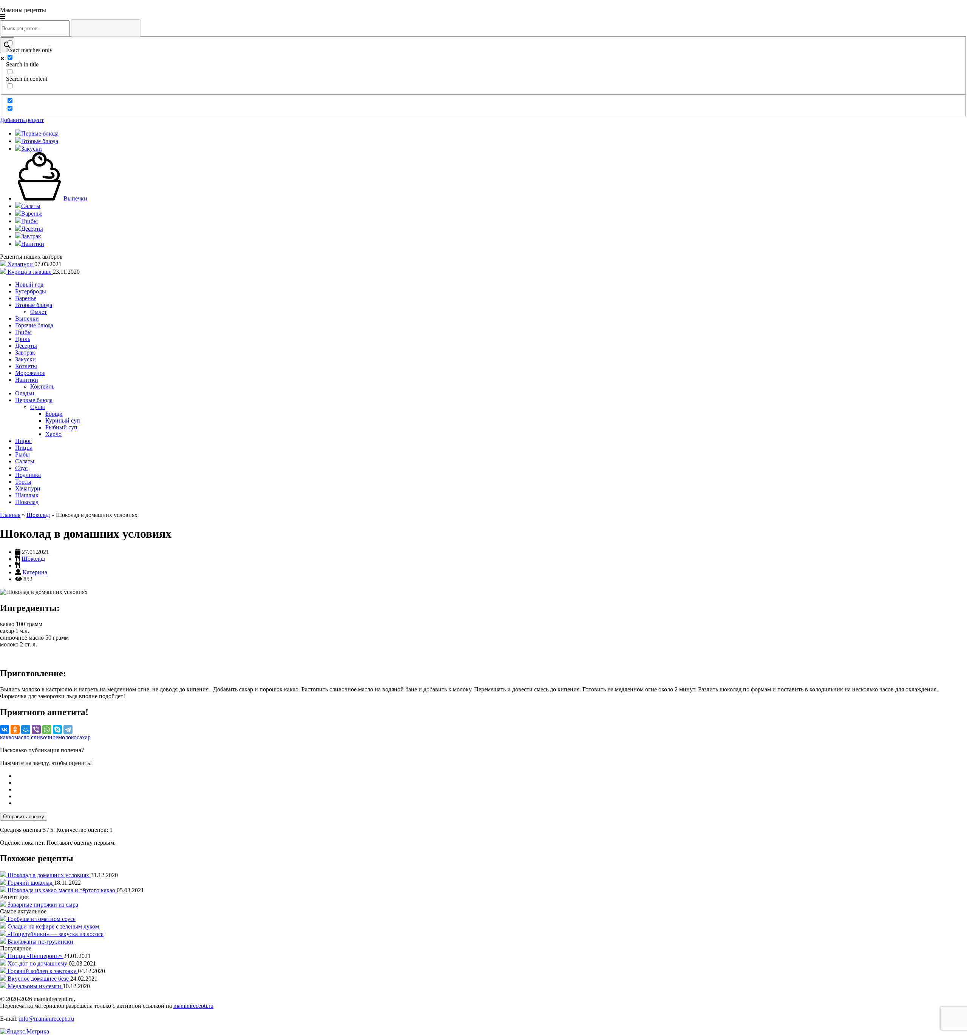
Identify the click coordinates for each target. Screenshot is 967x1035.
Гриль (22, 339)
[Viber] (36, 729)
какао (7, 737)
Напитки (26, 379)
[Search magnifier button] (7, 45)
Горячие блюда (34, 325)
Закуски (25, 359)
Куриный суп (62, 420)
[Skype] (57, 729)
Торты (23, 481)
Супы (37, 407)
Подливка (28, 475)
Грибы (23, 332)
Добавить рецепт (22, 120)
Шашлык (27, 495)
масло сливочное (36, 737)
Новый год (29, 284)
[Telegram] (68, 729)
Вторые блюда (33, 305)
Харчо (53, 434)
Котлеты (26, 366)
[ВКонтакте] (4, 729)
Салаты (24, 461)
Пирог (23, 441)
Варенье (25, 298)
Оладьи (24, 393)
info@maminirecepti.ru (46, 1018)
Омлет (38, 311)
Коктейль (42, 386)
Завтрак (25, 352)
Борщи (54, 413)
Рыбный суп (61, 427)
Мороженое (30, 373)
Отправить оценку (23, 816)
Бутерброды (30, 291)
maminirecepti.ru (193, 1006)
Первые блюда (34, 400)
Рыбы (22, 454)
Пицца (23, 447)
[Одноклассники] (15, 729)
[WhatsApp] (46, 729)
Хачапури (27, 488)
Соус (21, 468)
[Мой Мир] (25, 729)
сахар (84, 737)
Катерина (35, 572)
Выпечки (27, 318)
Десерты (26, 345)
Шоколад (27, 502)
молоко (67, 737)
